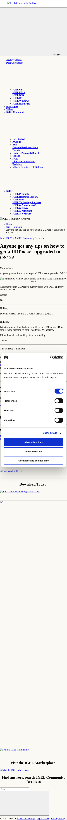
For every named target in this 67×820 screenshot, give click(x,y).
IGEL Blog (18, 199)
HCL (15, 158)
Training (17, 164)
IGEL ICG (18, 95)
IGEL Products (20, 194)
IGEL (9, 191)
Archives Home (14, 60)
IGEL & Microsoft (22, 210)
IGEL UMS (18, 92)
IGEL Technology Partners (26, 202)
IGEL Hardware (21, 103)
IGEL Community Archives (30, 238)
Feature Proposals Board (25, 153)
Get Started (18, 139)
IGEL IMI (17, 98)
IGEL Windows (20, 101)
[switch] (59, 400)
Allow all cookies (33, 442)
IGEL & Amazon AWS (24, 205)
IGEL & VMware (21, 213)
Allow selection (33, 451)
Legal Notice (43, 818)
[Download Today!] (20, 491)
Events (16, 150)
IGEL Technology (26, 818)
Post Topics (12, 106)
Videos (9, 109)
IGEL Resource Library (25, 196)
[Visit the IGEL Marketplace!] (15, 770)
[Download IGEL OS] (11, 471)
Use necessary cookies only (33, 460)
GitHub (16, 156)
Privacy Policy (58, 818)
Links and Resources (23, 161)
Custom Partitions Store (25, 147)
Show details (50, 432)
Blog (14, 144)
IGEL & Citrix (20, 208)
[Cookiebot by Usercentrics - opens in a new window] (49, 357)
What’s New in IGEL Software (28, 167)
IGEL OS (17, 89)
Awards (16, 141)
